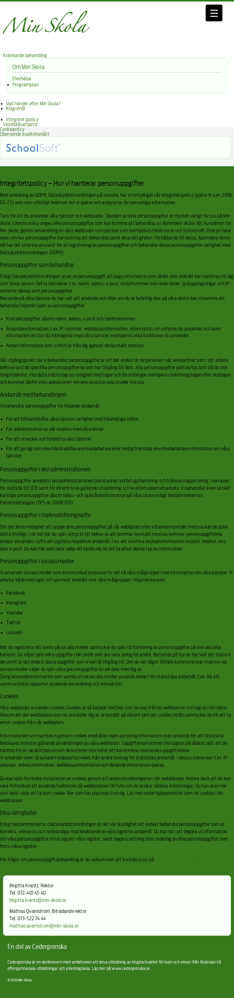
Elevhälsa (21, 78)
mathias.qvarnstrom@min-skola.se (43, 926)
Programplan (25, 84)
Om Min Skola (28, 66)
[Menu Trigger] (214, 13)
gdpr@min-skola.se (174, 859)
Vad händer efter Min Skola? (33, 103)
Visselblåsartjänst (20, 124)
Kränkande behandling (25, 55)
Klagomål (15, 108)
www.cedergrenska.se (131, 968)
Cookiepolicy (12, 129)
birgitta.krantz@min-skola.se (37, 900)
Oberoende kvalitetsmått (24, 134)
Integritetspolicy (22, 119)
